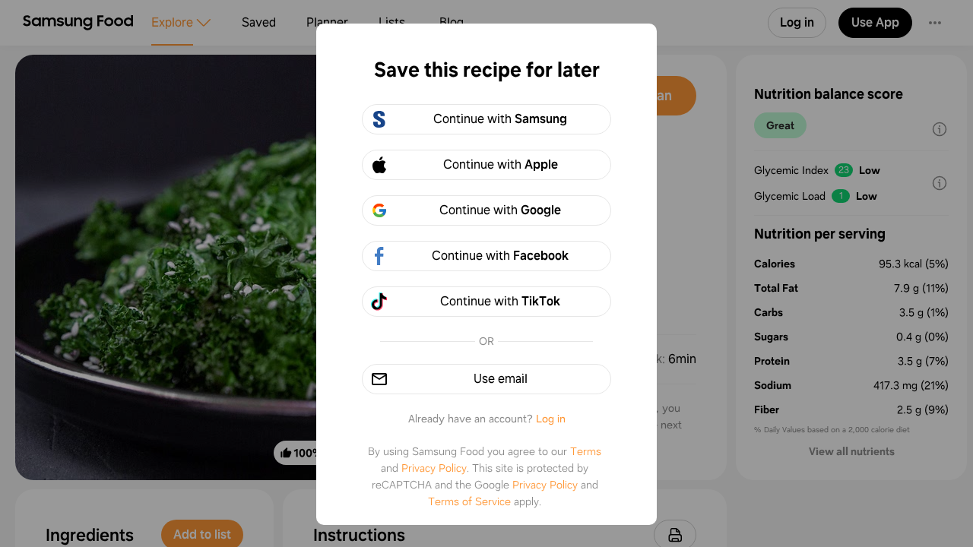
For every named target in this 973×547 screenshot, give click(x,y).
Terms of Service (469, 501)
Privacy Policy (434, 468)
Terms (585, 451)
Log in (551, 418)
